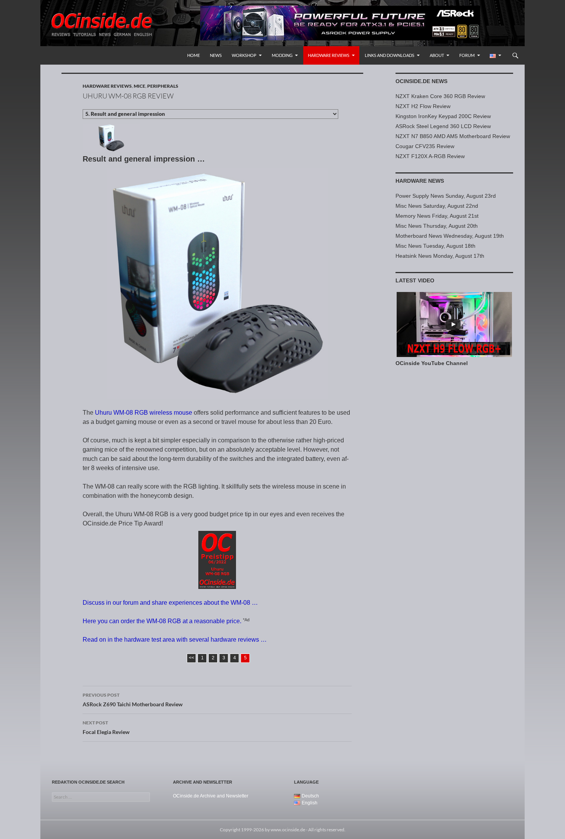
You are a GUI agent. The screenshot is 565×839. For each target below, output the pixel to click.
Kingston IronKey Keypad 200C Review (443, 116)
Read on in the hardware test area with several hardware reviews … (175, 639)
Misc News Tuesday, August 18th (435, 246)
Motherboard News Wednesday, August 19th (450, 236)
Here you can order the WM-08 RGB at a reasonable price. (162, 621)
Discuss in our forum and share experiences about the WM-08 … (170, 602)
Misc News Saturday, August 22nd (437, 206)
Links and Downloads (389, 55)
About (437, 55)
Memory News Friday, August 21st (437, 216)
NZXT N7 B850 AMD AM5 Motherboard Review (453, 136)
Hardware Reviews (328, 55)
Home (193, 55)
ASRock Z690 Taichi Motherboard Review (133, 699)
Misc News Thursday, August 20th (437, 226)
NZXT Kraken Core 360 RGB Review (440, 96)
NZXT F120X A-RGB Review (430, 156)
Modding (282, 55)
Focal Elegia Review (106, 727)
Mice (139, 86)
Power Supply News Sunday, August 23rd (446, 196)
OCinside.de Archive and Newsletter (210, 796)
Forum (467, 55)
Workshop (244, 55)
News (216, 55)
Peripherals (162, 86)
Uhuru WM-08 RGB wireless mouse (143, 412)
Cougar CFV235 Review (425, 146)
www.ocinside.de (288, 829)
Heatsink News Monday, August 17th (440, 256)
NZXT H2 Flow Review (423, 106)
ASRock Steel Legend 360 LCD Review (443, 126)
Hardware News (420, 181)
